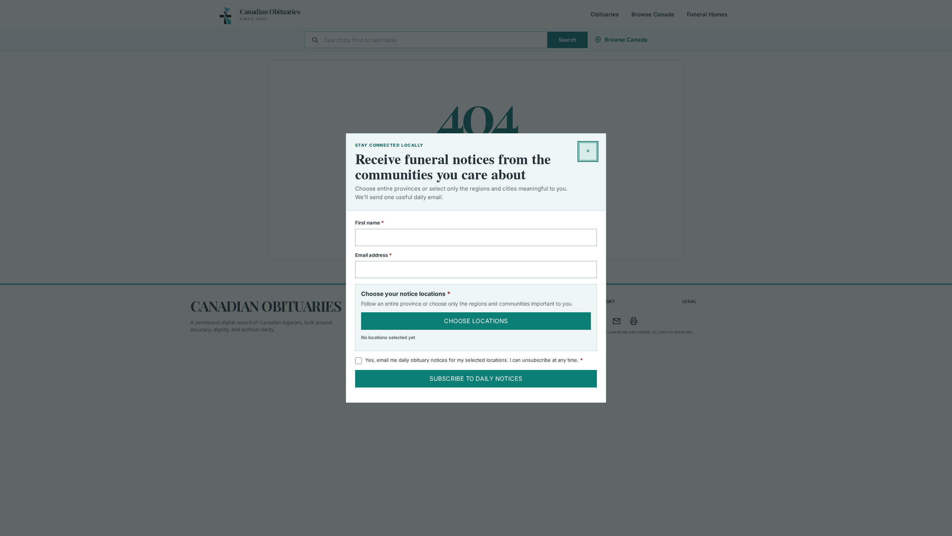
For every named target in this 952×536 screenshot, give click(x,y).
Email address (383, 255)
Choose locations (476, 321)
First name (379, 223)
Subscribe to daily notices (476, 378)
